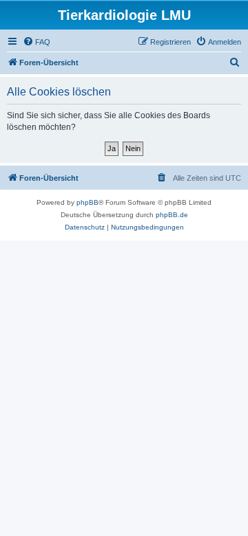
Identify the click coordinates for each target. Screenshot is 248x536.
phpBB (87, 202)
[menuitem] (36, 42)
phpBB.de (172, 215)
